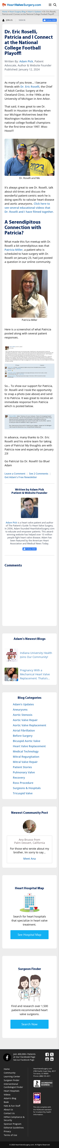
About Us (8, 1109)
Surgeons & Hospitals (27, 788)
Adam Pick (26, 61)
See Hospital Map (29, 935)
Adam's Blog (10, 1098)
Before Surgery (23, 735)
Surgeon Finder (11, 1080)
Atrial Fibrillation (24, 730)
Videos (7, 1094)
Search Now (29, 1024)
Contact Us (9, 1113)
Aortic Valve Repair (25, 720)
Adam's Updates (34, 11)
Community (9, 1072)
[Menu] (50, 5)
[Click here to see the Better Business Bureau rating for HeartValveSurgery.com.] (45, 1083)
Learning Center (12, 1076)
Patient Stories (22, 767)
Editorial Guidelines (14, 1127)
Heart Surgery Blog (17, 11)
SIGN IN (22, 20)
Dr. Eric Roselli (29, 86)
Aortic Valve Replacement (29, 725)
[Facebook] (7, 1057)
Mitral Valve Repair (25, 762)
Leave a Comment (15, 473)
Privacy (7, 1131)
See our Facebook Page (23, 1059)
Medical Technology (26, 751)
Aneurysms (20, 709)
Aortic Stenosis (22, 715)
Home (4, 11)
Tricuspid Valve (23, 793)
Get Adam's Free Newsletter (21, 477)
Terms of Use (10, 1135)
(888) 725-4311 (44, 1076)
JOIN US (9, 20)
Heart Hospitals (11, 1090)
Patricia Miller (14, 249)
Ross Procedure (23, 783)
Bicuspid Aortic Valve (26, 741)
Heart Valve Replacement (29, 746)
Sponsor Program (12, 1123)
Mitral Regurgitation (26, 756)
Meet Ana (29, 858)
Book (6, 1102)
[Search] (55, 5)
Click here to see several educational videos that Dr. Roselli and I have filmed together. (29, 207)
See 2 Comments (38, 473)
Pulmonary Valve (24, 772)
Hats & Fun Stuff (12, 1105)
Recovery (19, 777)
